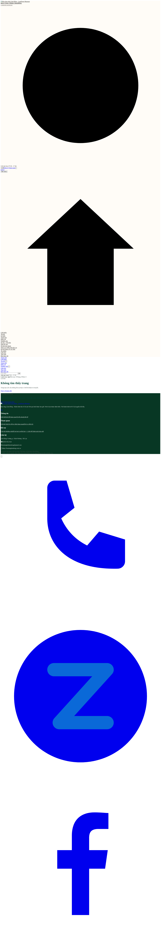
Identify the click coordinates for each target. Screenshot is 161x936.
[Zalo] (80, 775)
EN (2, 170)
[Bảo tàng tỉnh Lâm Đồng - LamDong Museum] (15, 403)
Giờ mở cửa (4, 424)
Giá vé (10, 424)
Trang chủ (4, 357)
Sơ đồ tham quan (12, 417)
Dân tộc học (4, 344)
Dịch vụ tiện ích (28, 424)
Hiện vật (3, 339)
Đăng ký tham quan (9, 168)
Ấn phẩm (3, 351)
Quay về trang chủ (6, 391)
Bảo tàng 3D (4, 356)
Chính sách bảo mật (38, 431)
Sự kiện (3, 336)
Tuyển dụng (20, 417)
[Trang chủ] (80, 331)
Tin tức (3, 334)
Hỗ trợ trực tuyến (17, 431)
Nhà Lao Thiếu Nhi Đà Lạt (9, 347)
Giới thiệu (4, 332)
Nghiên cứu (4, 341)
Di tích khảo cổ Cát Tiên (8, 349)
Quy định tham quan (18, 424)
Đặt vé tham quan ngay (7, 402)
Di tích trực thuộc (6, 346)
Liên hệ (26, 417)
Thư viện (3, 354)
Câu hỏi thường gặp (6, 431)
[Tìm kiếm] (16, 168)
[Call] (80, 616)
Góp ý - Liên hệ (27, 431)
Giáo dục (3, 352)
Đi (19, 373)
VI (3, 170)
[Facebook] (80, 934)
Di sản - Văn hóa (6, 342)
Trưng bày (4, 337)
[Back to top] (1, 456)
